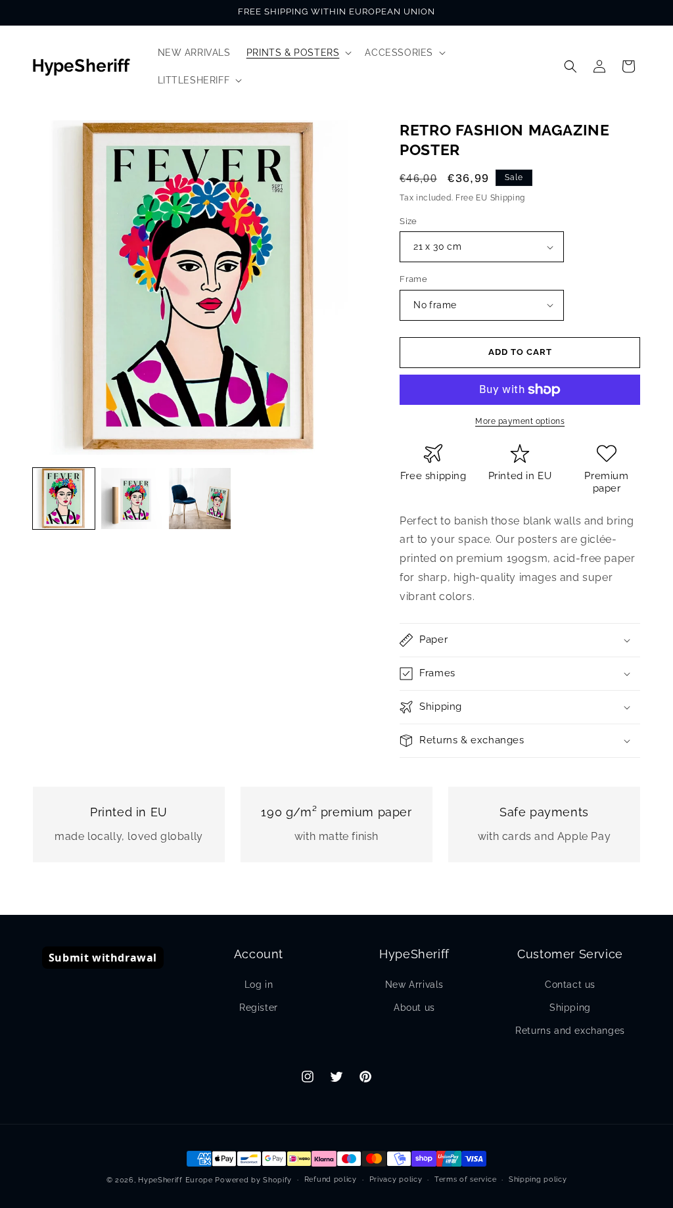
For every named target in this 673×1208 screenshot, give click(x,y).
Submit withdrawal (103, 957)
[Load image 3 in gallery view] (200, 499)
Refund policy (330, 1179)
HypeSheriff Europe (175, 1180)
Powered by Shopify (253, 1180)
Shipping (570, 1007)
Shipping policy (538, 1179)
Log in (258, 984)
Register (258, 1007)
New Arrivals (414, 984)
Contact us (570, 984)
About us (414, 1007)
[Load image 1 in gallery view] (64, 499)
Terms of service (465, 1179)
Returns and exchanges (570, 1030)
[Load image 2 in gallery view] (132, 499)
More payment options (520, 421)
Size (408, 221)
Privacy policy (396, 1179)
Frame (413, 279)
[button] (298, 52)
